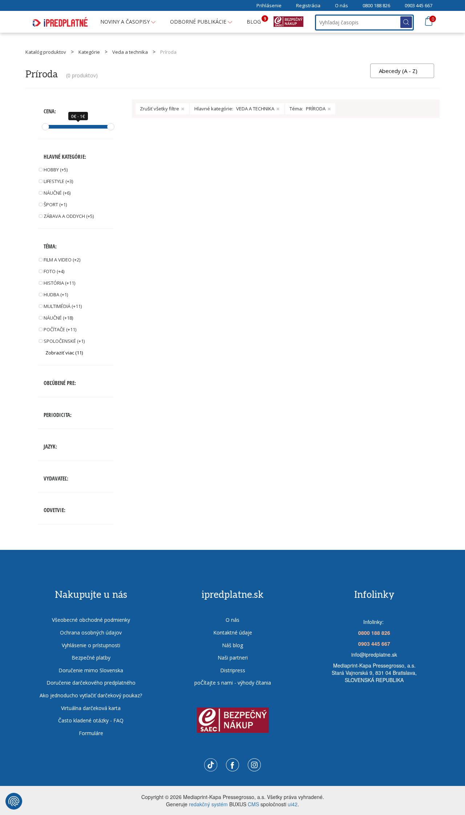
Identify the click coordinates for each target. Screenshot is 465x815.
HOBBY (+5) (56, 169)
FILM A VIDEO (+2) (62, 259)
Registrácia (308, 5)
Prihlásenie (269, 5)
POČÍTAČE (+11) (60, 329)
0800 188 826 (376, 5)
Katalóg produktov (45, 52)
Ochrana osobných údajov (91, 632)
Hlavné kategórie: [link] (234, 108)
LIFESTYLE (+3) (58, 181)
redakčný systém (208, 804)
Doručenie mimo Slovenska (90, 670)
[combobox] (402, 71)
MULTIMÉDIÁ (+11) (63, 306)
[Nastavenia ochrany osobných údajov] (13, 801)
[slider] (45, 126)
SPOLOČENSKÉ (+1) (64, 341)
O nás (341, 5)
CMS (253, 804)
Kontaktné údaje (232, 632)
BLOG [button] (256, 20)
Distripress (232, 670)
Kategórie (89, 52)
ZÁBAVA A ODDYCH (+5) (69, 216)
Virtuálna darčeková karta (91, 708)
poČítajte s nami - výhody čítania (232, 682)
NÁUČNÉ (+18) (58, 318)
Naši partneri (233, 657)
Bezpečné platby (91, 657)
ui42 (293, 804)
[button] (79, 353)
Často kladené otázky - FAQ (91, 720)
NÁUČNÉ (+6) (57, 193)
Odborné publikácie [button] (199, 21)
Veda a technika (130, 52)
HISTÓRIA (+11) (59, 283)
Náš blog (232, 645)
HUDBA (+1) (56, 294)
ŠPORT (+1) (55, 204)
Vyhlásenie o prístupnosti (91, 645)
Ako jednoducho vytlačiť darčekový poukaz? (91, 695)
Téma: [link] (308, 108)
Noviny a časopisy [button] (125, 21)
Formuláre (91, 733)
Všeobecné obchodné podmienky (91, 619)
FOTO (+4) (54, 271)
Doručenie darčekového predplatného (91, 682)
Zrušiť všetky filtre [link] (159, 108)
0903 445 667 (418, 5)
